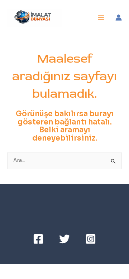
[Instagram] (90, 239)
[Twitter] (64, 239)
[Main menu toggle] (101, 18)
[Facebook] (38, 239)
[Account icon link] (118, 17)
